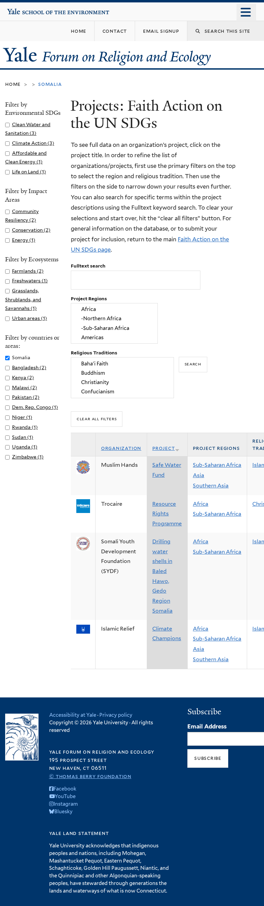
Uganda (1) (24, 447)
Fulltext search (88, 266)
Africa (200, 504)
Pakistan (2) (26, 397)
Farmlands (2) (28, 271)
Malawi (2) (24, 387)
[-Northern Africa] (114, 318)
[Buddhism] (122, 373)
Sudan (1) (22, 437)
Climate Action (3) (33, 143)
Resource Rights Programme (167, 514)
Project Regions (89, 298)
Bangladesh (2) (29, 367)
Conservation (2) (31, 230)
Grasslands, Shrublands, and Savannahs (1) (23, 299)
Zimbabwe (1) (28, 457)
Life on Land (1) (29, 171)
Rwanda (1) (25, 427)
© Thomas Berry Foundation (90, 776)
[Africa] (114, 309)
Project (163, 448)
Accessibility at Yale (72, 715)
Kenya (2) (23, 377)
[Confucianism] (122, 391)
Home (13, 84)
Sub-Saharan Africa (217, 465)
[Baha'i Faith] (122, 363)
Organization (121, 448)
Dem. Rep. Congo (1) (35, 407)
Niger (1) (22, 417)
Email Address (207, 726)
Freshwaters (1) (30, 280)
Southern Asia (211, 485)
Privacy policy (115, 715)
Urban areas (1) (29, 318)
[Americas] (114, 337)
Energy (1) (23, 240)
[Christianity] (122, 382)
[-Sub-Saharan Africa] (114, 328)
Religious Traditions (94, 352)
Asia (198, 475)
